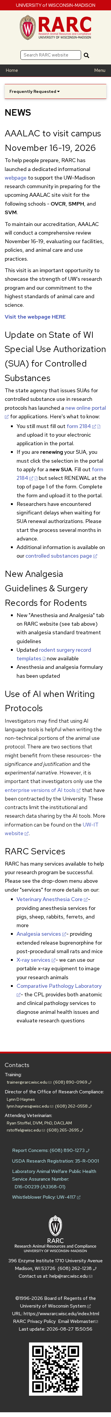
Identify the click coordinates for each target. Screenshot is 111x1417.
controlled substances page (58, 555)
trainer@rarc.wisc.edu (27, 1082)
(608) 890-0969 (70, 1082)
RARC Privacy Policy (34, 1321)
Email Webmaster (76, 1321)
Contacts (17, 1065)
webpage (16, 177)
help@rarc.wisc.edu (69, 1276)
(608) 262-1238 (75, 1268)
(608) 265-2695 (63, 1130)
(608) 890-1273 (68, 1150)
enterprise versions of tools (40, 790)
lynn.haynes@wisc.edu (28, 1106)
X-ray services (33, 959)
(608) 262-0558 (72, 1106)
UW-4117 (67, 1197)
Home (12, 70)
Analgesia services (39, 933)
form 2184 (79, 426)
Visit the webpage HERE (35, 316)
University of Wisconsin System (53, 1306)
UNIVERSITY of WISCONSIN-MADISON (55, 5)
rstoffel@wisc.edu (24, 1130)
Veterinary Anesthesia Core (50, 899)
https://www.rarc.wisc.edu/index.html (61, 1314)
